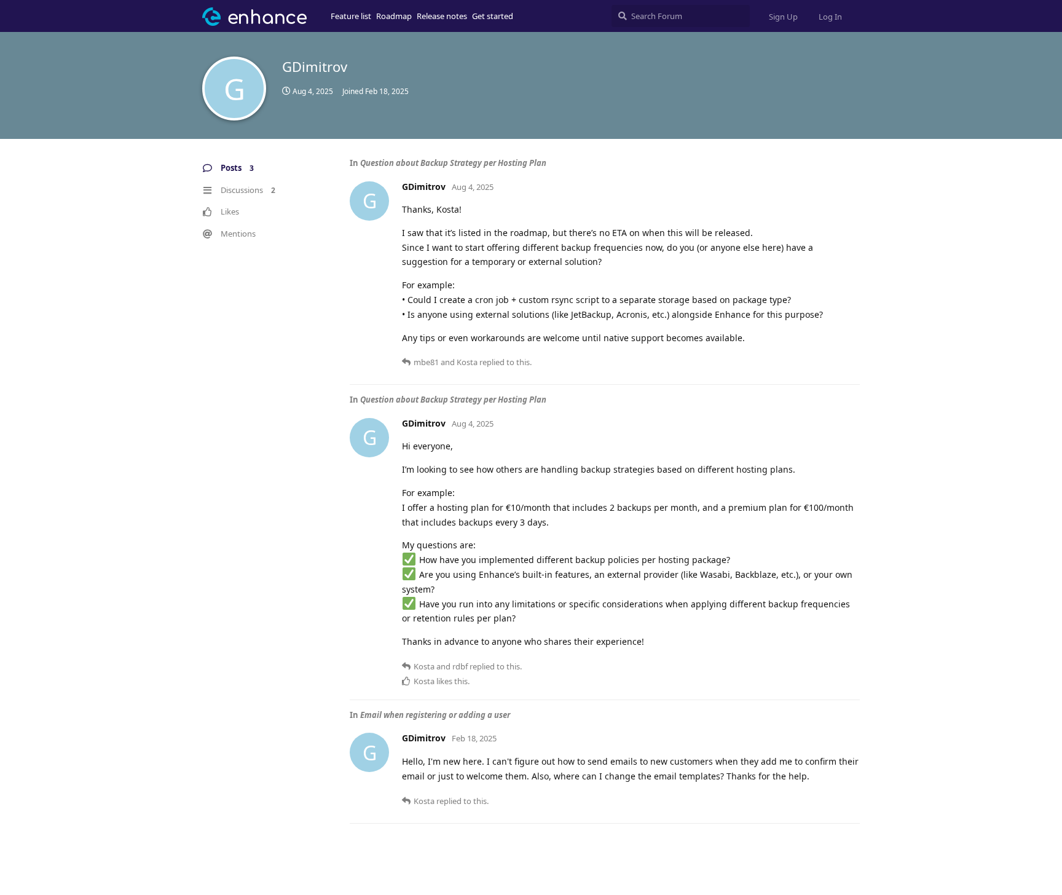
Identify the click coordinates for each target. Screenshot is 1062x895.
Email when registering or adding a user (435, 714)
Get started (492, 16)
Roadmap (394, 16)
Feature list (351, 16)
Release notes (442, 16)
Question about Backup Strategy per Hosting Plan (453, 162)
